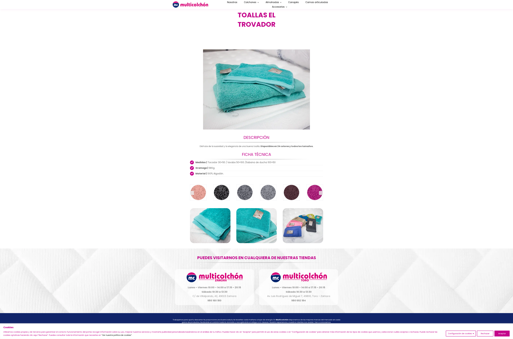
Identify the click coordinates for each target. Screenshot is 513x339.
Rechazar (485, 333)
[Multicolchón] (190, 2)
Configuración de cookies (460, 333)
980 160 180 (214, 300)
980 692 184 (298, 300)
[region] (256, 331)
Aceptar (502, 333)
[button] (192, 193)
